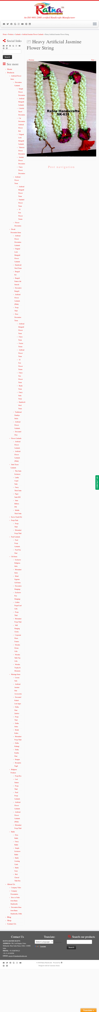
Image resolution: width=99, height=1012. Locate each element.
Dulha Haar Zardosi (16, 710)
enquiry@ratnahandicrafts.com (18, 956)
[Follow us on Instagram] (19, 24)
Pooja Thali (14, 520)
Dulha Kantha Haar (16, 753)
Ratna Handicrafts (46, 962)
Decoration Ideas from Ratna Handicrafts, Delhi (16, 910)
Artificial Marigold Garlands (21, 102)
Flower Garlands (16, 438)
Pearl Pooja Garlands (17, 543)
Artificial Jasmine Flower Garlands (32, 34)
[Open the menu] (95, 24)
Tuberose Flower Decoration (21, 151)
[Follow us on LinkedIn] (30, 24)
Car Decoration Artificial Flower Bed (21, 124)
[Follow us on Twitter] (8, 24)
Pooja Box (18, 776)
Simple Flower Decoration (21, 92)
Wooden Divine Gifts (17, 648)
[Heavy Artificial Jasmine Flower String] (61, 109)
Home (5, 34)
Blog (9, 917)
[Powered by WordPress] (62, 962)
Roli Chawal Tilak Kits (17, 877)
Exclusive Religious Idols (17, 563)
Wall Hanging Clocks (17, 628)
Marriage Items (15, 674)
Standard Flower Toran (21, 203)
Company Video (16, 888)
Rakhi (13, 832)
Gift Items (14, 556)
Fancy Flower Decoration (21, 170)
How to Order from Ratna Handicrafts (15, 901)
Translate (43, 946)
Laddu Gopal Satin (16, 481)
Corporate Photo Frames (17, 638)
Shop (9, 920)
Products (11, 34)
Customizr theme (55, 965)
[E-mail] (5, 24)
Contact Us (11, 924)
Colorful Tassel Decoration (21, 112)
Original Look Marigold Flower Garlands (17, 255)
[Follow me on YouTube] (23, 24)
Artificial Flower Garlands (17, 425)
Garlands (18, 34)
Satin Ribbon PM (16, 504)
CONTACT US (97, 482)
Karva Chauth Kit (16, 517)
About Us (11, 884)
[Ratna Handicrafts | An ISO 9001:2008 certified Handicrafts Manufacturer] (49, 8)
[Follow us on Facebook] (12, 24)
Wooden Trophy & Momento (17, 668)
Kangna (17, 759)
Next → (93, 60)
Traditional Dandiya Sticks (18, 415)
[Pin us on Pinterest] (27, 24)
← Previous (30, 60)
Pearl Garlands (15, 537)
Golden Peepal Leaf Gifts (18, 605)
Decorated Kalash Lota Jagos (17, 700)
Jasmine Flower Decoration (21, 160)
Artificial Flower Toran (17, 180)
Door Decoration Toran (17, 317)
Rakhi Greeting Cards (17, 861)
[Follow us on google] (16, 24)
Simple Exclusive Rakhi (17, 851)
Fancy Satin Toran (20, 395)
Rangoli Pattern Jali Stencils (17, 281)
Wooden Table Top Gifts (17, 658)
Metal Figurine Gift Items (17, 579)
